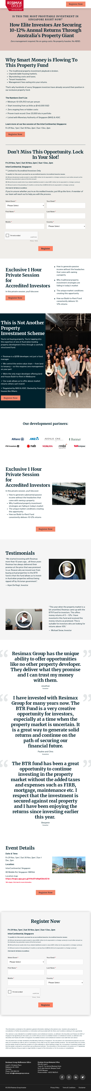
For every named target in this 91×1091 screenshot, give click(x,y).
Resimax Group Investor (18, 1087)
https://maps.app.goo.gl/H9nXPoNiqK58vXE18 (28, 879)
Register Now (76, 4)
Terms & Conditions (69, 1087)
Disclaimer (82, 1087)
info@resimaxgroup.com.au (19, 1073)
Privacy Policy (54, 1087)
